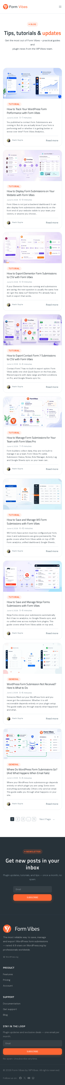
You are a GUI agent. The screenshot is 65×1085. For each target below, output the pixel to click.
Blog (5, 1014)
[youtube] (28, 1078)
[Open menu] (60, 6)
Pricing (6, 979)
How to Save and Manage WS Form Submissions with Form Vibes (27, 521)
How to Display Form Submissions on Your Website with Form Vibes (30, 193)
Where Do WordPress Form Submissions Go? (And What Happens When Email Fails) (32, 771)
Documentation (11, 1003)
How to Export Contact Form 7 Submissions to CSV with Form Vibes (31, 357)
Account (8, 985)
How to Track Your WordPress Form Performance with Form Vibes (27, 111)
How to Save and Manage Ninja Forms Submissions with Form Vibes (28, 604)
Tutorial (14, 104)
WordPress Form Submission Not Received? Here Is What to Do (31, 686)
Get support (10, 1009)
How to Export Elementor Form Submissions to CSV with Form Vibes (32, 275)
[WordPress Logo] (4, 957)
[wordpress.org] (33, 1078)
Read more (52, 140)
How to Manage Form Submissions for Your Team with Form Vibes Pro (31, 439)
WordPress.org (12, 957)
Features (8, 974)
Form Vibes (27, 928)
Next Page (47, 819)
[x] (24, 1078)
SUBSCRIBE (32, 897)
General (14, 679)
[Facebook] (20, 1078)
